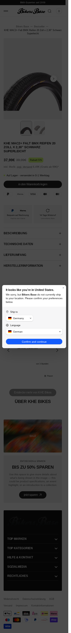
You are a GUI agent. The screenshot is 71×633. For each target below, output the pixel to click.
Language (15, 325)
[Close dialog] (63, 288)
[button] (19, 318)
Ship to (14, 312)
